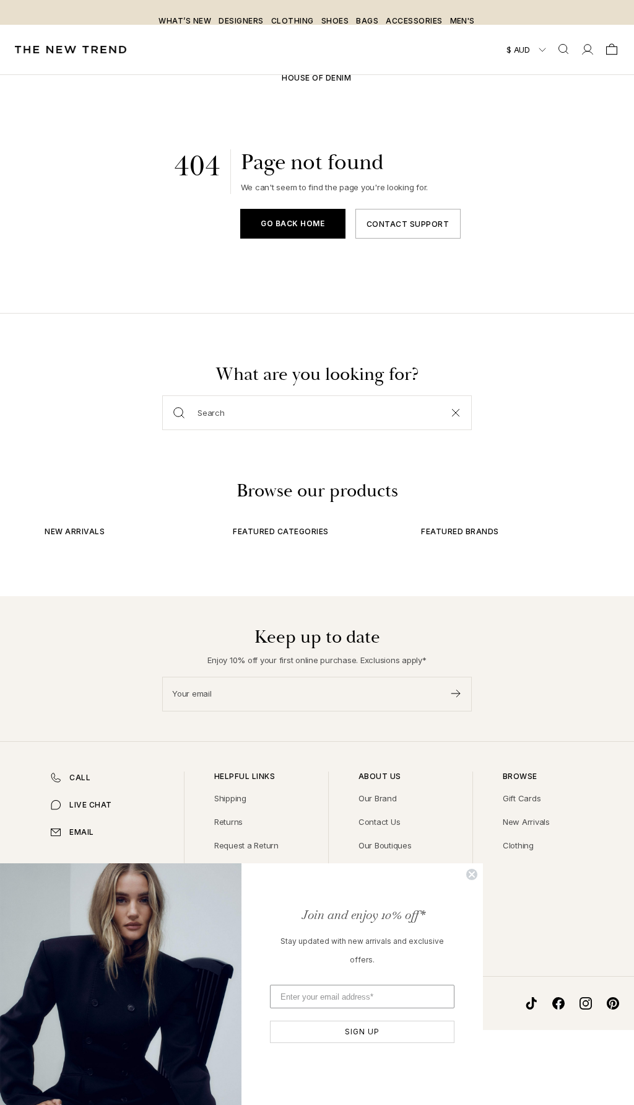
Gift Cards (522, 798)
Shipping (230, 798)
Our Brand (377, 798)
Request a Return (246, 845)
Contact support (408, 224)
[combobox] (564, 49)
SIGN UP (362, 1031)
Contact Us (379, 822)
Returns (228, 822)
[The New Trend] (70, 50)
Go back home (292, 223)
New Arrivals (526, 822)
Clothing (518, 845)
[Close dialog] (472, 874)
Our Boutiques (385, 845)
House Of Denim (316, 77)
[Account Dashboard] (587, 49)
